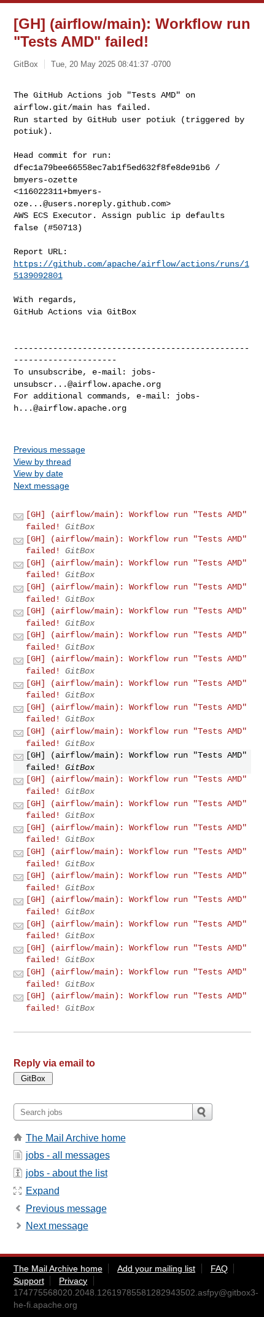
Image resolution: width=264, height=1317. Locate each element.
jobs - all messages (68, 1155)
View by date (38, 473)
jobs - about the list (66, 1173)
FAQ (219, 1268)
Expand (43, 1191)
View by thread (42, 462)
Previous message (49, 449)
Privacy (73, 1281)
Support (29, 1281)
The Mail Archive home (76, 1138)
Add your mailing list (156, 1268)
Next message (41, 486)
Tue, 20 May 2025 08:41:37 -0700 (111, 64)
